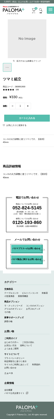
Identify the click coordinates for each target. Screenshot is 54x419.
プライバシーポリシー (14, 358)
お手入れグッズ (33, 309)
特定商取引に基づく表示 (15, 361)
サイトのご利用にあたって (16, 364)
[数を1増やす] (28, 106)
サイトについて (11, 354)
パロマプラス (27, 408)
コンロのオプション (35, 305)
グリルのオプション (13, 309)
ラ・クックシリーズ (13, 305)
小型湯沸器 (9, 296)
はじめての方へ (11, 342)
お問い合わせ (10, 368)
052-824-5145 (27, 207)
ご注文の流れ (28, 342)
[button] (14, 125)
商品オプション (11, 301)
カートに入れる (27, 118)
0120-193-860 (27, 222)
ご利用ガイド (10, 338)
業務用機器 (23, 296)
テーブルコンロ (11, 293)
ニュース (8, 373)
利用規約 (36, 364)
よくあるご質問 (11, 348)
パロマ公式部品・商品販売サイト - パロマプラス (13, 10)
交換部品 (8, 289)
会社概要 (8, 390)
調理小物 (8, 321)
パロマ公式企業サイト (14, 393)
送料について (26, 345)
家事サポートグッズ (14, 317)
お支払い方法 (10, 345)
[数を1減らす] (13, 106)
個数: (5, 106)
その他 (7, 312)
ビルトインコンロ (30, 293)
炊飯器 (45, 293)
